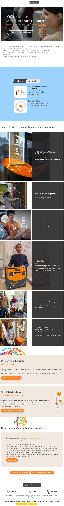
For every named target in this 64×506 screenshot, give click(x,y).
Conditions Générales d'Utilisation (22, 495)
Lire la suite (12, 460)
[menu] (2, 2)
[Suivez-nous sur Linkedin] (29, 497)
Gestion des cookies (35, 495)
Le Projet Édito (34, 101)
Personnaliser (43, 504)
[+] (30, 456)
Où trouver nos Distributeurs (21, 32)
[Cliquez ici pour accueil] (32, 485)
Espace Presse (9, 495)
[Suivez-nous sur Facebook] (35, 497)
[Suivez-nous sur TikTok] (33, 497)
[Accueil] (34, 2)
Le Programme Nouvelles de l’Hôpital (38, 87)
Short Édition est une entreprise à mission (32, 479)
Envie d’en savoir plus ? (20, 472)
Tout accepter (21, 504)
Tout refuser (32, 504)
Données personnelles (47, 495)
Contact (55, 495)
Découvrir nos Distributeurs (12, 410)
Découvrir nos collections (11, 378)
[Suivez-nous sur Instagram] (31, 497)
